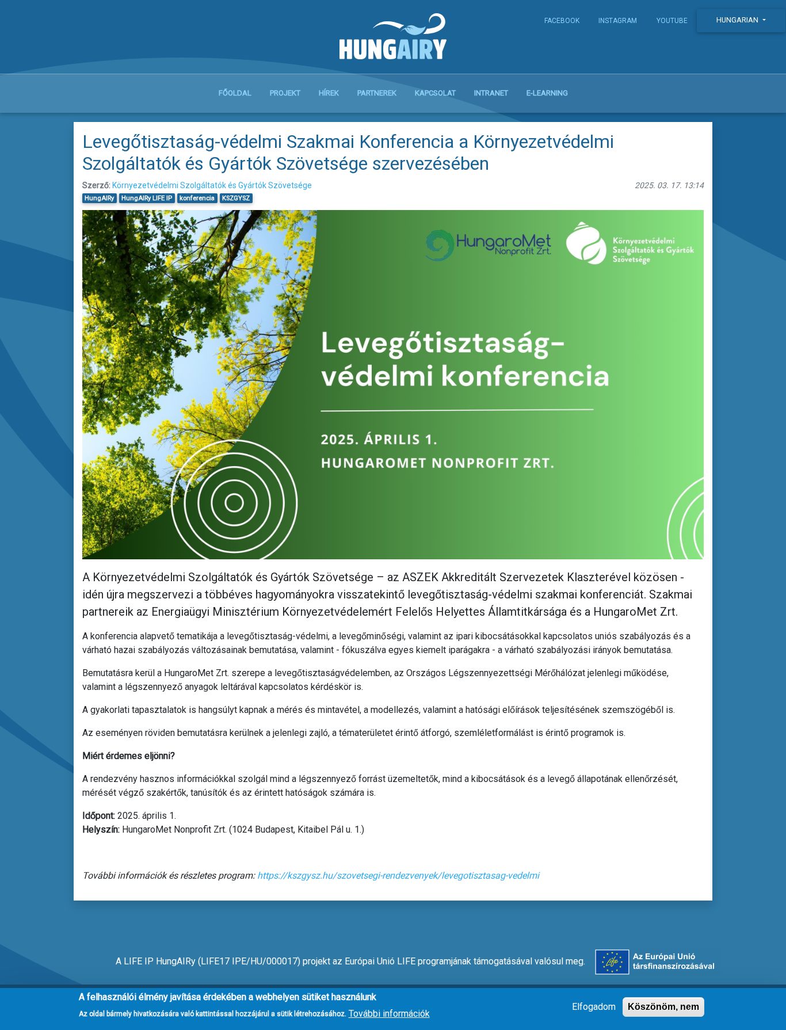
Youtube (672, 21)
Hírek (329, 93)
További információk (389, 1013)
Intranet (491, 93)
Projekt (285, 93)
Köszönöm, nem (663, 1007)
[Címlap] (393, 39)
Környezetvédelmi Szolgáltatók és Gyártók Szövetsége (212, 185)
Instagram (617, 21)
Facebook (561, 21)
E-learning (547, 93)
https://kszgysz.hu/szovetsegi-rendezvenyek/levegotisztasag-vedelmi (398, 875)
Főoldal (235, 93)
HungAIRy (99, 198)
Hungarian (738, 20)
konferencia (197, 198)
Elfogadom (594, 1006)
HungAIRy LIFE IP (146, 198)
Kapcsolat (435, 93)
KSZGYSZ (236, 198)
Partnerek (376, 93)
